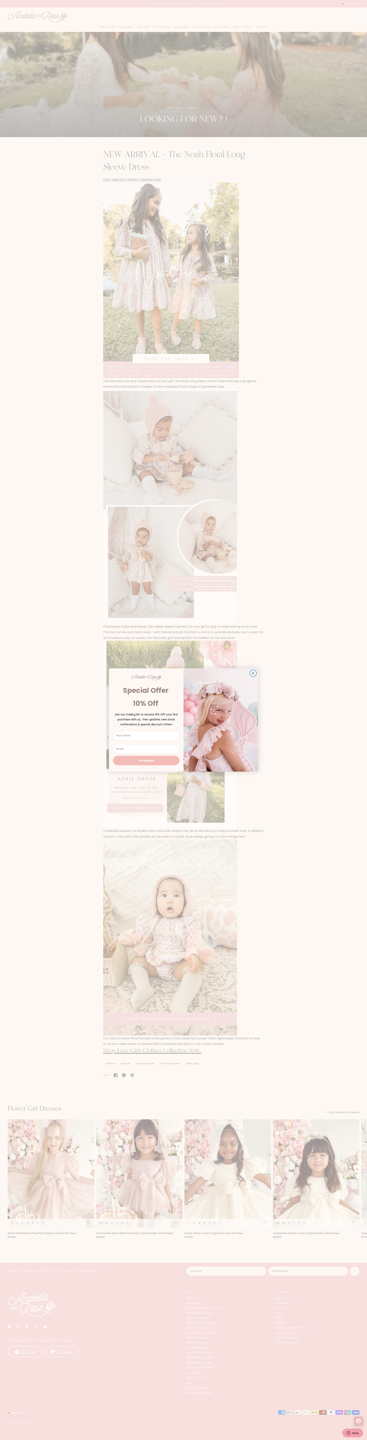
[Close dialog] (253, 673)
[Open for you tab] (358, 1421)
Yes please (146, 760)
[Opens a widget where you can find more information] (352, 1433)
